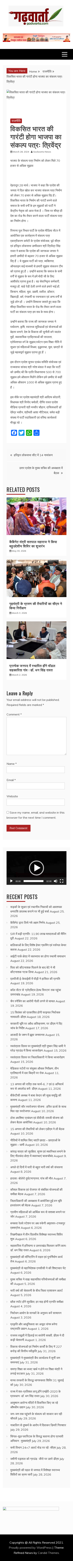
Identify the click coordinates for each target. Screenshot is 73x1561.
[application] (36, 868)
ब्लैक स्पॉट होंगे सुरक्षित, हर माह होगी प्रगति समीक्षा (36, 1302)
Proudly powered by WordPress (30, 1547)
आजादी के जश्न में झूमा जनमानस (27, 1035)
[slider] (33, 881)
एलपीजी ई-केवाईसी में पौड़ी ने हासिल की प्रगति (35, 979)
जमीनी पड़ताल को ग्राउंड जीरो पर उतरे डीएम (34, 1459)
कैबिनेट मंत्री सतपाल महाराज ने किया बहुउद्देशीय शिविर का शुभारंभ (33, 543)
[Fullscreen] (61, 881)
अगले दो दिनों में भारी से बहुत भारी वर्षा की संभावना (36, 1167)
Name (12, 764)
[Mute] (55, 881)
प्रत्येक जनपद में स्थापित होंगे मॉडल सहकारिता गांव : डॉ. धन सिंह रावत (32, 667)
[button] (36, 868)
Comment (14, 714)
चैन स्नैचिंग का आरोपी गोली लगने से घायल (32, 1001)
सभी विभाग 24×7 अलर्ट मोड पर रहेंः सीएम (33, 1447)
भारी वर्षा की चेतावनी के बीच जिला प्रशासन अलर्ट (36, 1290)
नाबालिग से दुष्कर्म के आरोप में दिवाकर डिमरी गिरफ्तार (38, 1425)
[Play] (11, 881)
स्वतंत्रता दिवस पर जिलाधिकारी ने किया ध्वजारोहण (37, 1057)
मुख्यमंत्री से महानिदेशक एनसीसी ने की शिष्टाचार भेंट (38, 1268)
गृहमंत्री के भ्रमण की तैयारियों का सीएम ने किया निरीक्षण (35, 605)
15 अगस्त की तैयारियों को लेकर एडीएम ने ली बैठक (37, 1129)
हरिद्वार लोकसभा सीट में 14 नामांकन (33, 455)
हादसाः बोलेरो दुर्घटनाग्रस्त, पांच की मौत (31, 1178)
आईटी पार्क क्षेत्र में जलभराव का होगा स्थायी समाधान (38, 956)
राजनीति (16, 121)
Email (11, 780)
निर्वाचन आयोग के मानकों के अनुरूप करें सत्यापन (35, 1313)
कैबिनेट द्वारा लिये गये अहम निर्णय (27, 922)
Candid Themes (48, 1553)
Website (12, 796)
